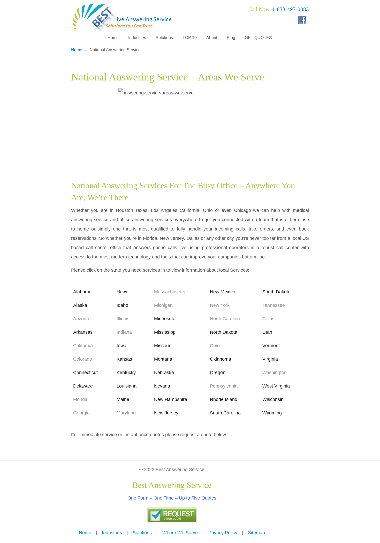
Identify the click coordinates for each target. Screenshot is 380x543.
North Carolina (225, 318)
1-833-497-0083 (290, 9)
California (83, 345)
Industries (112, 532)
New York (220, 305)
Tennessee (273, 305)
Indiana (124, 332)
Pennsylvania (224, 386)
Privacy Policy (222, 532)
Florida (80, 399)
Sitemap (256, 532)
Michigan (163, 305)
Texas (268, 318)
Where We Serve (180, 532)
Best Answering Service (122, 17)
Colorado (82, 359)
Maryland (126, 412)
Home (76, 49)
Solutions (142, 532)
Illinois (123, 318)
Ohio (215, 345)
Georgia (81, 412)
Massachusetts (169, 291)
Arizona (81, 318)
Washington (274, 372)
